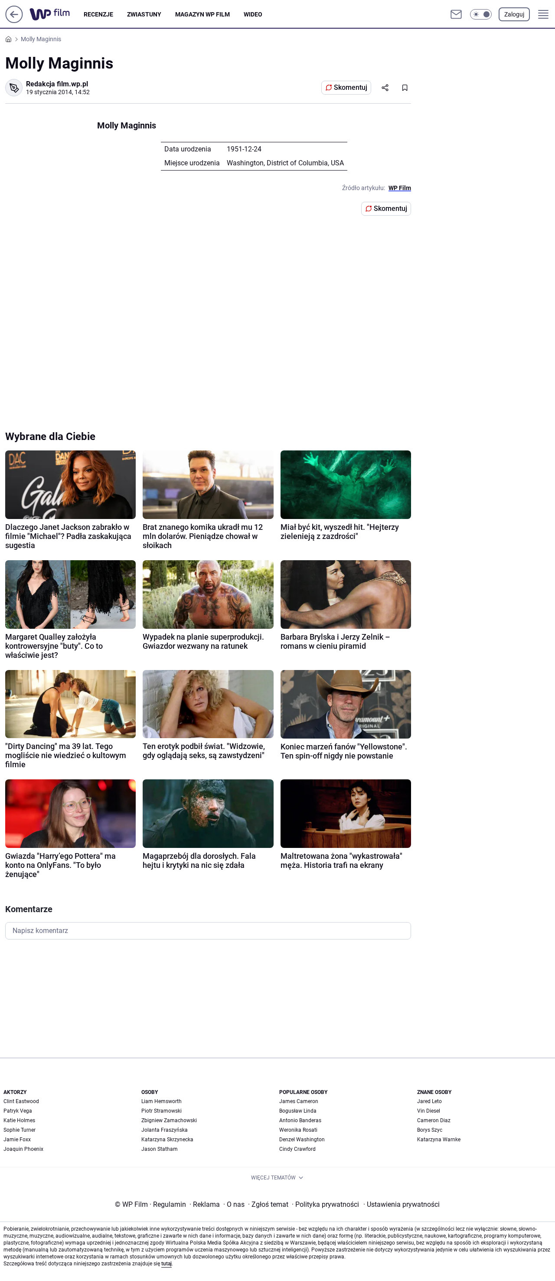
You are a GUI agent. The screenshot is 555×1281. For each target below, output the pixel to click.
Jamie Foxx (17, 1139)
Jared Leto (429, 1101)
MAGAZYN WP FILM (202, 14)
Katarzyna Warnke (438, 1139)
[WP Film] (56, 14)
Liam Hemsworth (161, 1101)
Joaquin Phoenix (23, 1149)
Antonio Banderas (300, 1120)
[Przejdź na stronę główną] (14, 20)
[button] (481, 14)
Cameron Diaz (434, 1120)
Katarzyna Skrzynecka (167, 1139)
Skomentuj (350, 87)
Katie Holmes (19, 1120)
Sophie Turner (19, 1130)
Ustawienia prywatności (401, 1204)
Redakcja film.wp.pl (57, 84)
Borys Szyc (429, 1130)
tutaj (166, 1264)
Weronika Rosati (298, 1130)
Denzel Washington (302, 1139)
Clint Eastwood (21, 1101)
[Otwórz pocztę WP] (456, 14)
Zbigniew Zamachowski (169, 1120)
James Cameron (298, 1101)
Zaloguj (514, 14)
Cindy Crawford (297, 1149)
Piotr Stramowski (161, 1111)
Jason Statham (159, 1149)
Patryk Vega (17, 1111)
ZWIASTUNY (144, 14)
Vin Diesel (428, 1111)
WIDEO (253, 14)
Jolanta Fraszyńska (164, 1130)
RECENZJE (98, 14)
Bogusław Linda (298, 1111)
